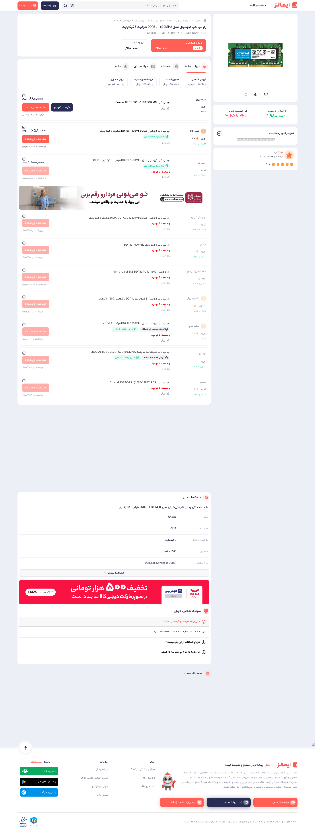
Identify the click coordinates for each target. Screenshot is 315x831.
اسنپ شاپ (193, 326)
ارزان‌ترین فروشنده (277, 111)
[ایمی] (169, 781)
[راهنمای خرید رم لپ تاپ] (255, 94)
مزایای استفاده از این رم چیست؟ (183, 642)
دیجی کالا (194, 131)
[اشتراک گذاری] (245, 94)
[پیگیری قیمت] (266, 94)
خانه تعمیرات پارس (196, 271)
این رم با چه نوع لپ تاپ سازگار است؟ (180, 652)
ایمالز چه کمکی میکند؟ (143, 769)
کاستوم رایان (192, 298)
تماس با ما (102, 795)
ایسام (203, 244)
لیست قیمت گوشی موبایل (93, 778)
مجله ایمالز (102, 769)
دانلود (39, 762)
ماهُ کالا (202, 354)
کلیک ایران (201, 99)
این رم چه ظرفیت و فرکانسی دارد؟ (181, 621)
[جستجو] (65, 5)
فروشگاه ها (149, 778)
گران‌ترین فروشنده (238, 111)
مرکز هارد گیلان (198, 217)
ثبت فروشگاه (148, 786)
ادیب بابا (202, 163)
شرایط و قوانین (100, 786)
